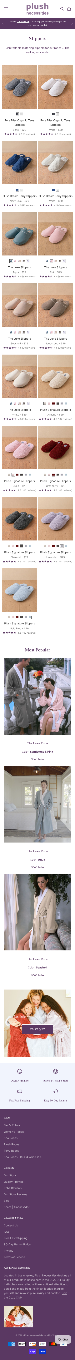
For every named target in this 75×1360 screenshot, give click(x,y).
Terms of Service (14, 1257)
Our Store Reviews (15, 1194)
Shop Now (37, 759)
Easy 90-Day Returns (55, 1100)
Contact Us (11, 1225)
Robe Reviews (13, 1188)
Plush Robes (11, 1144)
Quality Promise (19, 1080)
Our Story (10, 1175)
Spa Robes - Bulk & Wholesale (23, 1157)
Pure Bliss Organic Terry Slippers (19, 122)
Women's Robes (14, 1131)
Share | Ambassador (16, 1207)
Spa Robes (11, 1138)
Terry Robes (11, 1150)
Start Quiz (37, 1029)
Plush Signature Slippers (55, 409)
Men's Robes (12, 1125)
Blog (6, 1200)
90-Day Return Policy (17, 1244)
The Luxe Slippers (19, 267)
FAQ (6, 1231)
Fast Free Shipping (19, 1100)
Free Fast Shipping (16, 1238)
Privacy (8, 1250)
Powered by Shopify (50, 1335)
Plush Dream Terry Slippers (19, 196)
